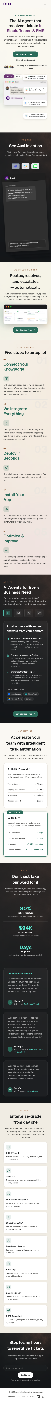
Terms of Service (13, 1397)
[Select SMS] (35, 166)
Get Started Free (24, 54)
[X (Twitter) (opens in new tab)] (43, 1396)
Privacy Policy (28, 1397)
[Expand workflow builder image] (25, 314)
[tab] (7, 613)
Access (27, 76)
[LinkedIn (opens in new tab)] (38, 1396)
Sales (35, 76)
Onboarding (9, 76)
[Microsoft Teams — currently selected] (16, 166)
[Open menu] (45, 3)
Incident (18, 76)
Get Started (25, 1375)
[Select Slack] (25, 166)
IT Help (43, 76)
